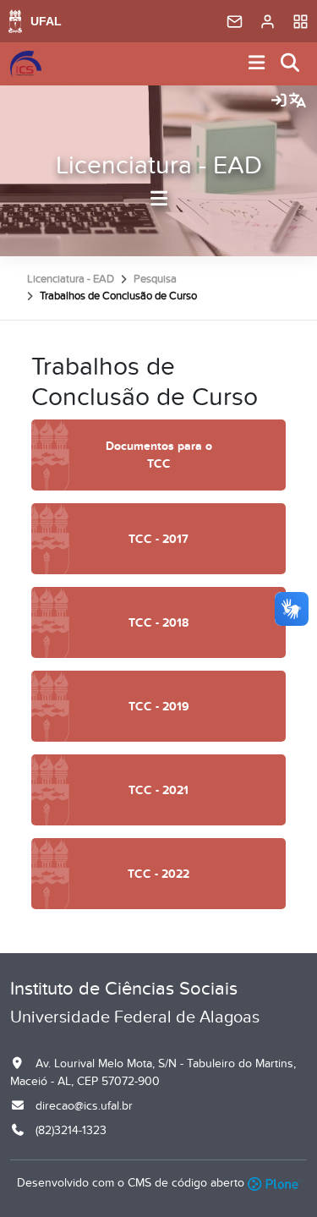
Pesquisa (155, 279)
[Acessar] (279, 101)
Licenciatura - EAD (159, 166)
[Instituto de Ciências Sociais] (25, 64)
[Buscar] (291, 64)
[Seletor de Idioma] (297, 101)
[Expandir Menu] (257, 64)
